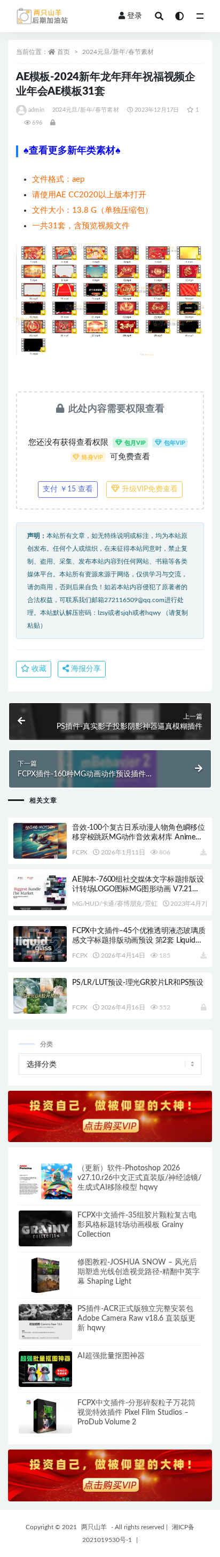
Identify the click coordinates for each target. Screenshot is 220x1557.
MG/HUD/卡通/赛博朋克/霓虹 (115, 903)
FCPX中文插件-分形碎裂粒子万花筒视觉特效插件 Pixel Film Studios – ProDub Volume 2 (136, 1412)
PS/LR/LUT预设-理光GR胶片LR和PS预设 (137, 982)
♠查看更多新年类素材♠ (72, 151)
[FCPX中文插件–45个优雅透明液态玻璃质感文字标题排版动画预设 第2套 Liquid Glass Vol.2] (40, 944)
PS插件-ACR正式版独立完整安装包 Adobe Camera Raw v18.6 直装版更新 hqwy (136, 1318)
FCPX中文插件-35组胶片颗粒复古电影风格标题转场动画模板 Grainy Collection (137, 1225)
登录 (134, 16)
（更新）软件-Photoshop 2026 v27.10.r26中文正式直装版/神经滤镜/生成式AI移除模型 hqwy (139, 1178)
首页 (63, 52)
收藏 (37, 669)
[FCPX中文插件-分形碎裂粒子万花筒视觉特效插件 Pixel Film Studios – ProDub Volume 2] (45, 1416)
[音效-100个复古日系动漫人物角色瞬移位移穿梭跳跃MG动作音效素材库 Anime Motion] (40, 841)
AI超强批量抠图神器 (111, 1356)
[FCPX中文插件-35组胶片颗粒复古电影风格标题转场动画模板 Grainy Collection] (45, 1228)
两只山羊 (94, 1527)
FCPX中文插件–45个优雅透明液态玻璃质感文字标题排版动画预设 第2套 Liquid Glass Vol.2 (139, 940)
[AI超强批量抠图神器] (45, 1369)
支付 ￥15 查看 (68, 489)
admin (36, 110)
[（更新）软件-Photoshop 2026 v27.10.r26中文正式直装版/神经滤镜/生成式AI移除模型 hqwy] (45, 1181)
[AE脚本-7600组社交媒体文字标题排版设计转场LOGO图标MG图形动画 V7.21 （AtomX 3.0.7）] (40, 893)
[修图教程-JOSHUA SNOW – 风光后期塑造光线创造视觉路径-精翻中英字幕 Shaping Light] (45, 1275)
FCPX (80, 852)
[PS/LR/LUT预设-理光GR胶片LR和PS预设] (40, 996)
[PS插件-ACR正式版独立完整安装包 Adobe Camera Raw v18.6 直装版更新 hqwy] (45, 1322)
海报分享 (85, 669)
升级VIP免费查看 (149, 489)
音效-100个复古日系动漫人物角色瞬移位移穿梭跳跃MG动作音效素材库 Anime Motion (138, 837)
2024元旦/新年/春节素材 (118, 52)
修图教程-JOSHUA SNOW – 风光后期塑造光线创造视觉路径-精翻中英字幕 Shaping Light (138, 1272)
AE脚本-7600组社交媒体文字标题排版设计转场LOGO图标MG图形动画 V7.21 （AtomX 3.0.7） (138, 889)
